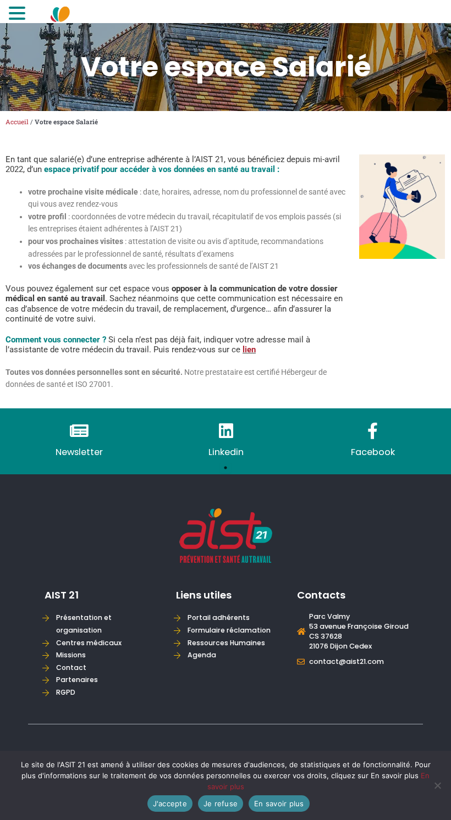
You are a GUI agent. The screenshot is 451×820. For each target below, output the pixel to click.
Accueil (17, 122)
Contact (71, 667)
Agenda (202, 655)
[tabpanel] (79, 441)
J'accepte (170, 803)
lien (249, 349)
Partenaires (77, 679)
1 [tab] (225, 467)
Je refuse (221, 803)
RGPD (65, 692)
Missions (71, 655)
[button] (19, 14)
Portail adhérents (219, 617)
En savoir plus (279, 803)
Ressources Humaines (226, 642)
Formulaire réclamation (229, 630)
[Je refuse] (437, 785)
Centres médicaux (89, 642)
